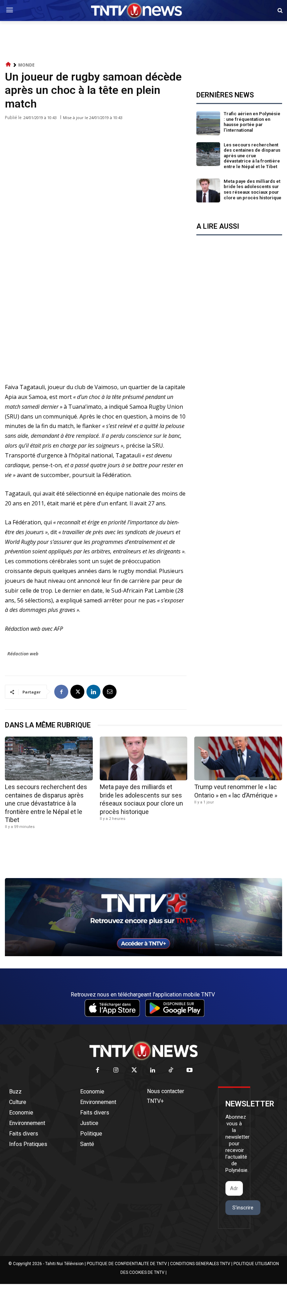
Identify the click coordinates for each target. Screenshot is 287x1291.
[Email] (110, 692)
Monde (26, 65)
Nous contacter (165, 1091)
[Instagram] (116, 1070)
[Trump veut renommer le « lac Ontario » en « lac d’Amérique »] (238, 758)
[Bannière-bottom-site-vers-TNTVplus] (143, 954)
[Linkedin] (93, 692)
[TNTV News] (143, 1050)
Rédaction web (22, 653)
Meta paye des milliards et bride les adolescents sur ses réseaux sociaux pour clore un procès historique (252, 189)
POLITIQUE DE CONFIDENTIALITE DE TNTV (127, 1263)
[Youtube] (189, 1070)
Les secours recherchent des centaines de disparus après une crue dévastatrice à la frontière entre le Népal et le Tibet (252, 155)
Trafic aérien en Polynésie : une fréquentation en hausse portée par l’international (252, 122)
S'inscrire (242, 1207)
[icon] (8, 64)
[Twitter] (134, 1070)
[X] (77, 692)
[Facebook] (61, 692)
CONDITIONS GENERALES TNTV (200, 1263)
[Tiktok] (171, 1070)
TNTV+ (155, 1101)
